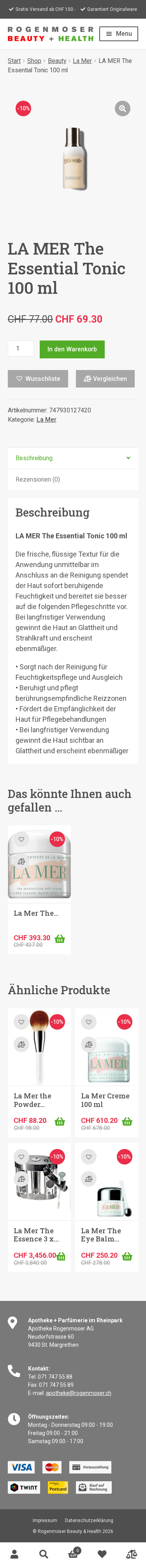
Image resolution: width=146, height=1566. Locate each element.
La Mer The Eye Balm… (101, 1235)
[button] (122, 108)
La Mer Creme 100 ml (105, 1100)
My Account (14, 1554)
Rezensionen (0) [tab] (38, 479)
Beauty (57, 61)
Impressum (45, 1520)
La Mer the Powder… (32, 1100)
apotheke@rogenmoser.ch (78, 1393)
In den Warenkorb (72, 349)
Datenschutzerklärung (89, 1520)
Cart (68, 1548)
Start (14, 61)
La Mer (82, 61)
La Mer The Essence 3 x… (36, 1235)
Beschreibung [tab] (34, 458)
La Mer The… (36, 913)
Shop (34, 61)
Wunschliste (102, 1554)
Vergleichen (109, 378)
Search (43, 1554)
